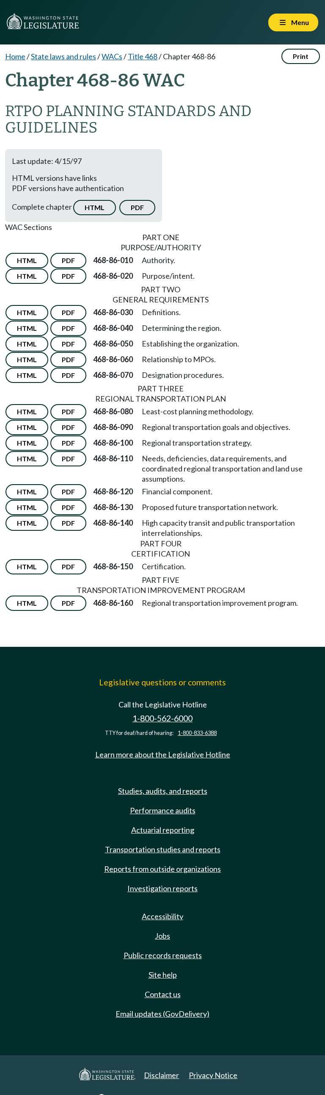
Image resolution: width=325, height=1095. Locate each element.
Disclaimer (161, 1075)
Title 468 (142, 56)
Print (300, 56)
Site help (163, 974)
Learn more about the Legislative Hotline (162, 754)
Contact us (163, 994)
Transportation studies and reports (162, 849)
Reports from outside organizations (162, 868)
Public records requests (163, 955)
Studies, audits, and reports (162, 791)
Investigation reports (162, 888)
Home (15, 56)
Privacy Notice (213, 1075)
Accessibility (162, 916)
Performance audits (163, 810)
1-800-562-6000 (162, 718)
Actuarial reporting (162, 829)
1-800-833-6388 (197, 733)
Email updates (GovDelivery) (162, 1013)
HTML (95, 207)
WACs (112, 56)
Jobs (162, 935)
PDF (137, 207)
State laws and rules (63, 56)
